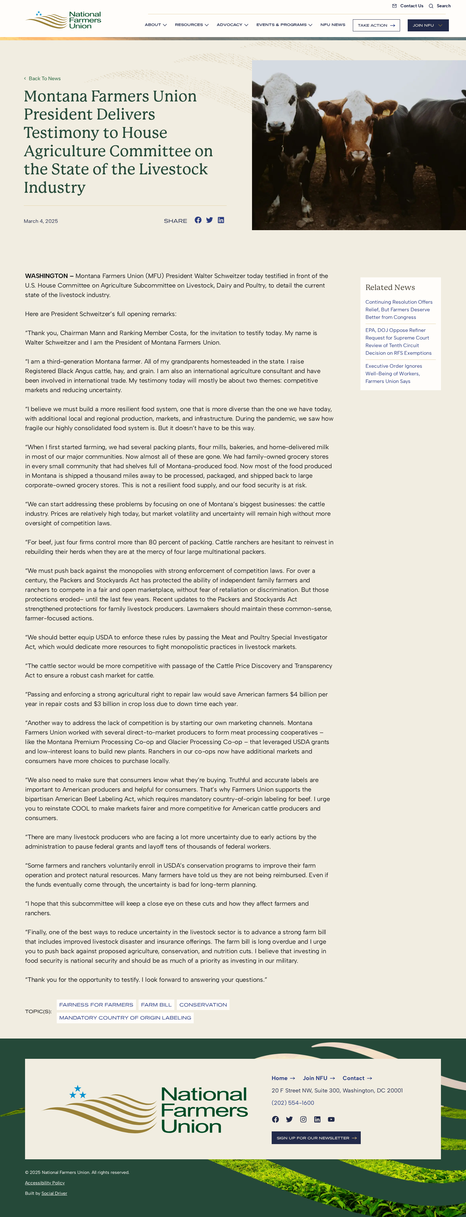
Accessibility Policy (45, 1183)
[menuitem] (409, 6)
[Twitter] (289, 1119)
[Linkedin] (317, 1119)
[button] (198, 220)
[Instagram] (303, 1119)
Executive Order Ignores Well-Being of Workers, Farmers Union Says (401, 373)
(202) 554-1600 (293, 1102)
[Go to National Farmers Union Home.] (63, 20)
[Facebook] (275, 1119)
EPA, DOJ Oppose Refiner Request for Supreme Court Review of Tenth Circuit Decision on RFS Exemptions (401, 342)
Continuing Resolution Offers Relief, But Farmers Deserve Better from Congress (401, 309)
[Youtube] (331, 1119)
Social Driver (54, 1193)
